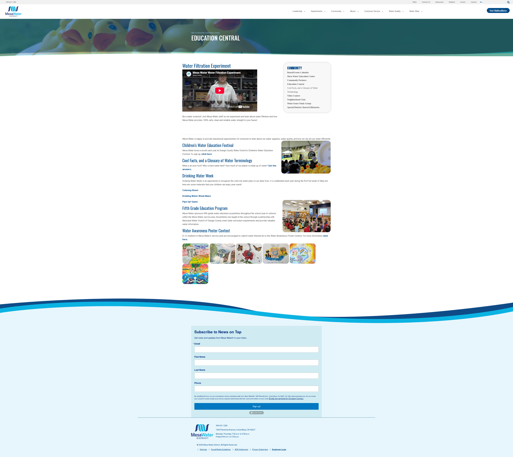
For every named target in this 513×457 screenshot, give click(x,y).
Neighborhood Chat (296, 99)
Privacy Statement (260, 449)
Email (197, 344)
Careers (474, 2)
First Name (199, 357)
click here (206, 154)
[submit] (508, 2)
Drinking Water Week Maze (196, 196)
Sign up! (257, 406)
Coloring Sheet (190, 190)
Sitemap (203, 449)
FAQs (415, 2)
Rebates (452, 2)
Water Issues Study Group (299, 103)
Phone (197, 383)
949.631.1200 (11, 2)
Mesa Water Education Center (301, 76)
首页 (193, 33)
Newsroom (440, 2)
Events (462, 2)
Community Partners (296, 80)
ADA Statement (241, 449)
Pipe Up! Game (190, 201)
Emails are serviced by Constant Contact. (286, 398)
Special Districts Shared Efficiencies (303, 107)
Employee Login (279, 449)
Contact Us (426, 2)
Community (200, 33)
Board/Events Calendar (298, 72)
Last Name (199, 370)
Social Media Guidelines (221, 449)
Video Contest (293, 96)
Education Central (295, 84)
